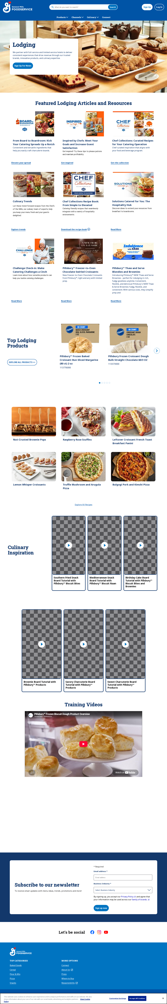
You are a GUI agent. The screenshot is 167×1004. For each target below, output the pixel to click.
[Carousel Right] (157, 351)
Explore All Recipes (83, 504)
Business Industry (102, 883)
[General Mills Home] (21, 951)
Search (113, 7)
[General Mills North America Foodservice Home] (17, 7)
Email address (100, 871)
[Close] (163, 998)
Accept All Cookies (137, 998)
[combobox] (80, 7)
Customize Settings (117, 998)
